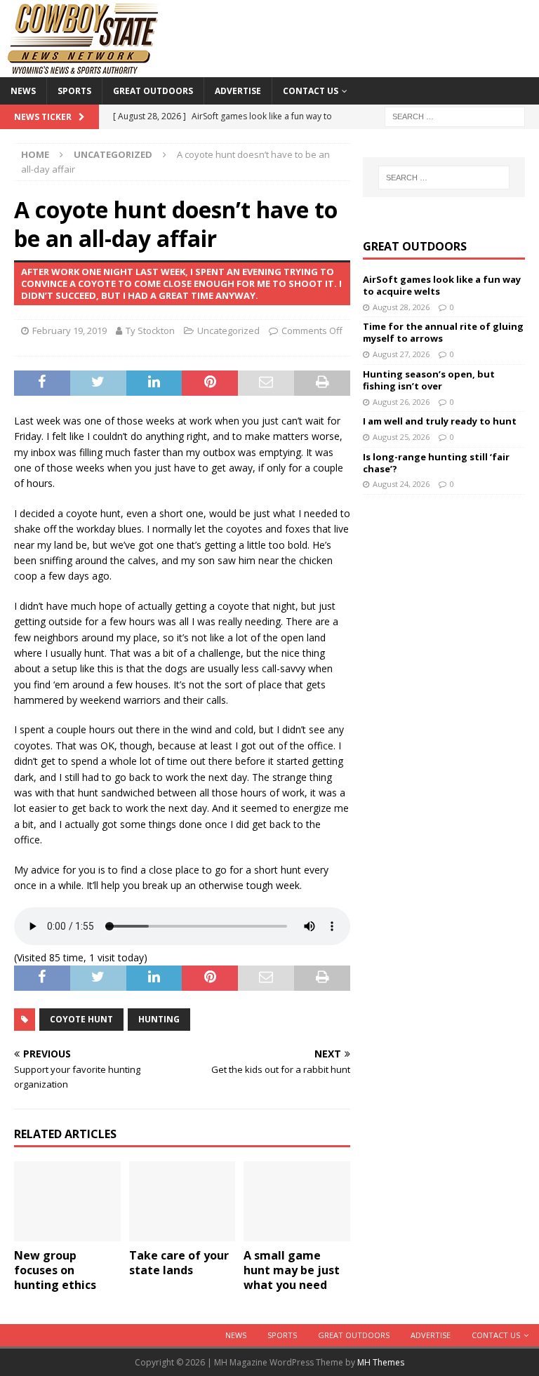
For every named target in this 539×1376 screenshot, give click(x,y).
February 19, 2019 (69, 330)
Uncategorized (228, 330)
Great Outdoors (153, 91)
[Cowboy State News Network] (84, 69)
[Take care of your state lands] (182, 1201)
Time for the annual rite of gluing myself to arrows (443, 332)
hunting (159, 1019)
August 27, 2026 (401, 354)
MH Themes (380, 1362)
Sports (74, 91)
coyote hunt (81, 1019)
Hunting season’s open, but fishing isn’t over (429, 380)
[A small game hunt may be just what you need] (297, 1201)
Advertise (238, 91)
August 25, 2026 (401, 437)
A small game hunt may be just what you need (292, 1270)
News (23, 91)
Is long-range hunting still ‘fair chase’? (436, 462)
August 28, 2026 (401, 307)
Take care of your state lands (179, 1263)
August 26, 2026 (401, 401)
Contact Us (310, 91)
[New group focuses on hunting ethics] (67, 1201)
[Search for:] (455, 115)
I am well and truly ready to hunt (440, 421)
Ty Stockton (150, 330)
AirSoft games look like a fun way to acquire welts (442, 285)
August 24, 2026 (401, 484)
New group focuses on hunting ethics (55, 1270)
